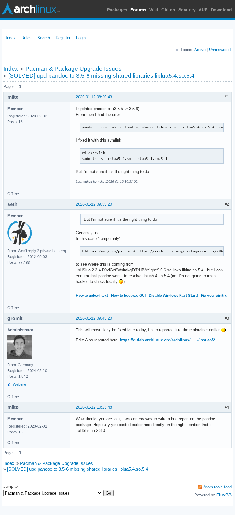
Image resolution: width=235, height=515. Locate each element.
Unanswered (220, 49)
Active (200, 49)
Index (11, 37)
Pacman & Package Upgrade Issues (73, 68)
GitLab (168, 9)
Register (63, 37)
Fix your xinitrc (214, 295)
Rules (26, 37)
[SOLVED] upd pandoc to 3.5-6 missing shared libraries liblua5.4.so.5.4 (101, 75)
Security (187, 9)
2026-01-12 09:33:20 (94, 204)
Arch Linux (31, 9)
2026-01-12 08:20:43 (94, 97)
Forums (138, 9)
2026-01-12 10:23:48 (94, 407)
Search (43, 37)
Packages (117, 9)
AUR (203, 9)
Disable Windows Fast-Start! (173, 295)
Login (81, 37)
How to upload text (92, 295)
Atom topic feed (217, 487)
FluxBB (224, 494)
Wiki (153, 9)
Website (19, 384)
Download (221, 9)
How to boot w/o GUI (128, 295)
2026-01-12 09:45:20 (94, 318)
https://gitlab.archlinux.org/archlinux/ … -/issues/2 (167, 340)
